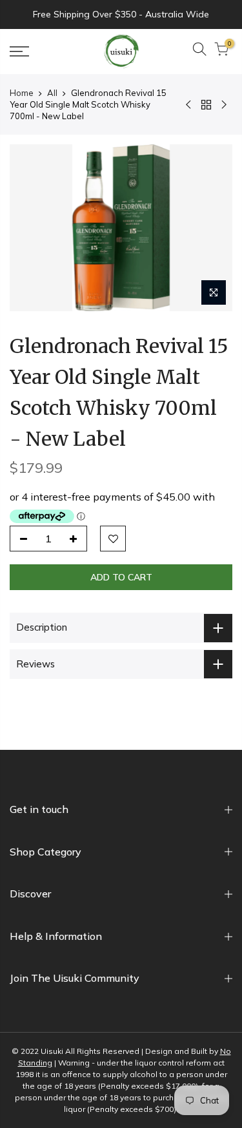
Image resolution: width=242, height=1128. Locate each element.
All (52, 93)
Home (22, 93)
